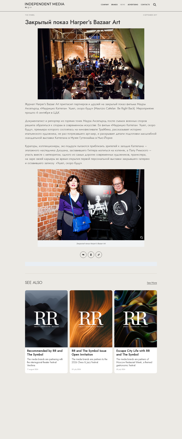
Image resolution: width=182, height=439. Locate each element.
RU (26, 8)
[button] (139, 208)
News (122, 4)
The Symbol (30, 15)
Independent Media (44, 4)
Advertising (133, 4)
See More (152, 282)
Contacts (145, 4)
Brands (114, 4)
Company (105, 4)
